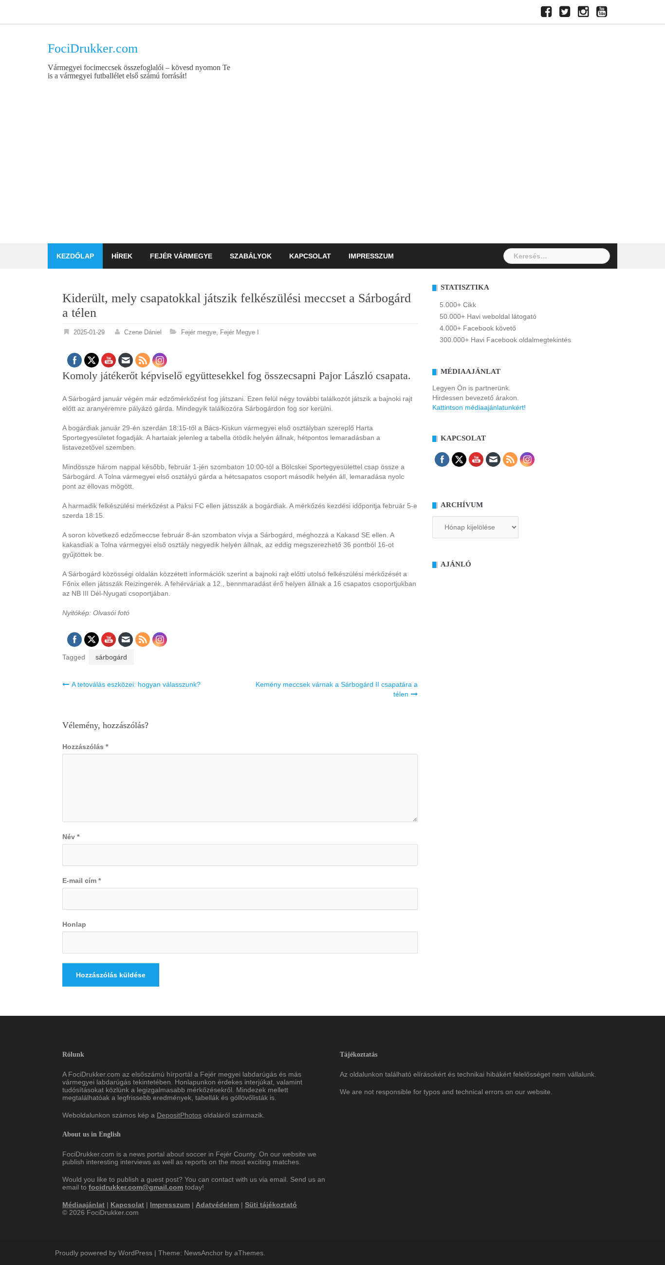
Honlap (74, 924)
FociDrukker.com (93, 48)
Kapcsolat (310, 256)
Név (70, 837)
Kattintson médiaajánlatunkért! (479, 407)
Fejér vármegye (181, 256)
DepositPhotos (179, 1115)
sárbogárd (111, 657)
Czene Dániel (143, 332)
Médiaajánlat (83, 1205)
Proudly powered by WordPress (103, 1253)
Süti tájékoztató (271, 1205)
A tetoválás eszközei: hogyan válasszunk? (136, 684)
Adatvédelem (217, 1205)
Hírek (121, 256)
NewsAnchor (203, 1253)
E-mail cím (81, 880)
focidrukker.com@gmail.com (136, 1187)
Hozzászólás (85, 747)
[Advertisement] (332, 170)
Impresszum (371, 256)
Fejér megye (198, 332)
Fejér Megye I (239, 332)
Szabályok (251, 256)
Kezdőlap (75, 256)
